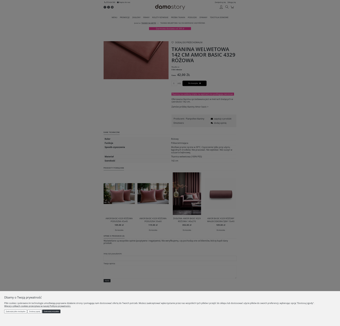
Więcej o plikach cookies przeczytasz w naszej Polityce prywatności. (37, 306)
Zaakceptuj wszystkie (51, 311)
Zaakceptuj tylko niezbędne (16, 311)
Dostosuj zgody (34, 311)
